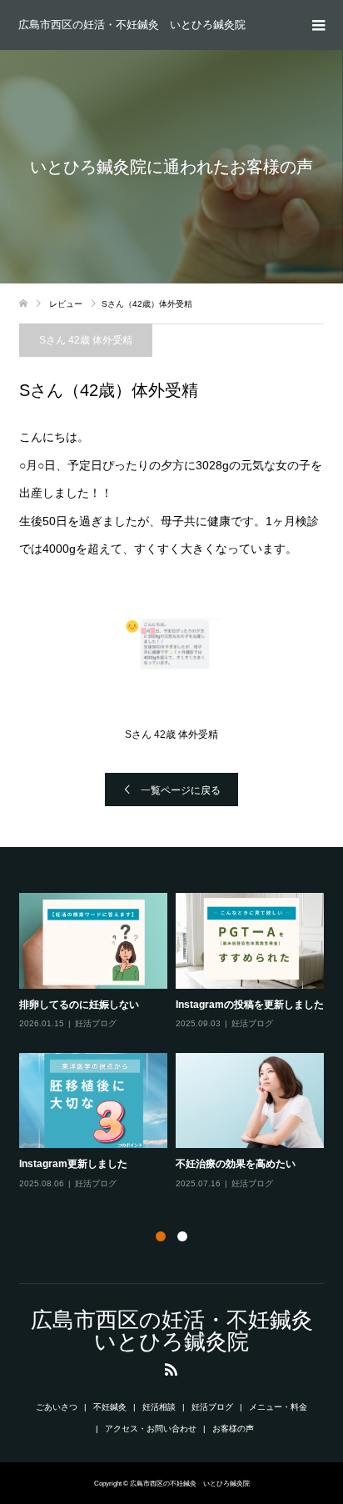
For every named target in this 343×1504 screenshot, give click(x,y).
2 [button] (182, 1236)
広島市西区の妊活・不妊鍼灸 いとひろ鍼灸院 (132, 24)
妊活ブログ (96, 1023)
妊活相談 (159, 1406)
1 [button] (161, 1236)
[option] (175, 1042)
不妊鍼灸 (110, 1406)
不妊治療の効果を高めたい (236, 1164)
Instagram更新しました (73, 1164)
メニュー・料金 (278, 1406)
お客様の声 (233, 1428)
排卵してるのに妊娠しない (79, 1004)
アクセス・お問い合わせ (150, 1428)
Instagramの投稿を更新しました (250, 1004)
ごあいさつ (56, 1406)
